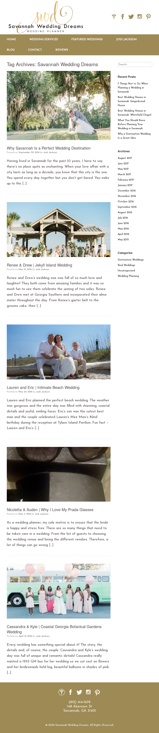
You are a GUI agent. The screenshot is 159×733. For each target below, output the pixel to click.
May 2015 (123, 239)
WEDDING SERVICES (43, 39)
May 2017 (123, 169)
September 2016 (127, 207)
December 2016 (127, 191)
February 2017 (126, 180)
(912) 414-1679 (79, 702)
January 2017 (125, 185)
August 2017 (125, 158)
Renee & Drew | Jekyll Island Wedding (39, 265)
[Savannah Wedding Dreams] (45, 17)
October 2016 (126, 201)
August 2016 (125, 212)
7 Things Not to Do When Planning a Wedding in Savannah (133, 87)
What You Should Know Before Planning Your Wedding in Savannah (131, 124)
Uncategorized (126, 270)
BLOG (11, 49)
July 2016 (123, 218)
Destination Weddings (131, 260)
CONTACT (35, 49)
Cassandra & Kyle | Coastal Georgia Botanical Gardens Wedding (54, 629)
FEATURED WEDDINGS (87, 39)
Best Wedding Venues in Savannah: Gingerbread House (132, 101)
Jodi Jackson (50, 152)
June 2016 (123, 223)
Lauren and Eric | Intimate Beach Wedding (43, 387)
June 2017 (123, 163)
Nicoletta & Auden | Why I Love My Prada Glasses (50, 509)
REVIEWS (61, 49)
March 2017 (124, 174)
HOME (11, 39)
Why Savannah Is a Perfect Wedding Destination (49, 148)
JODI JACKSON (126, 39)
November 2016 (127, 196)
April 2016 (123, 234)
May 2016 (123, 229)
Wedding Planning (128, 276)
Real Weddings (126, 265)
